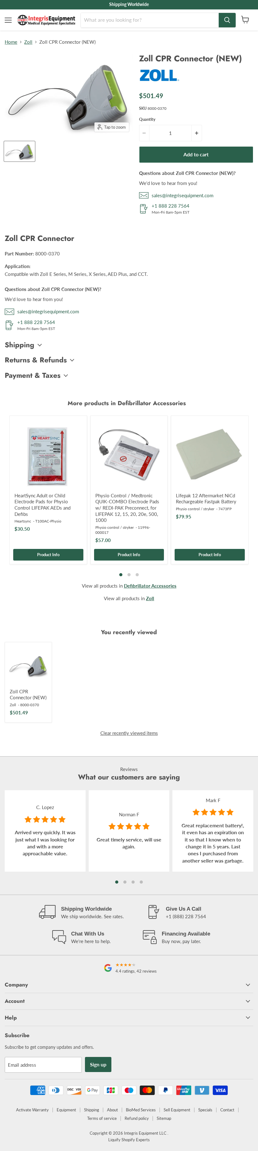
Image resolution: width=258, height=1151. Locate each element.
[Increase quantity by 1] (197, 133)
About (112, 1109)
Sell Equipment (177, 1109)
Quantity (147, 119)
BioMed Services (141, 1109)
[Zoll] (159, 83)
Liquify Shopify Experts (129, 1139)
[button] (116, 882)
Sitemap (164, 1118)
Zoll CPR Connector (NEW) (28, 695)
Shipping (91, 1109)
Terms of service (102, 1118)
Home (11, 42)
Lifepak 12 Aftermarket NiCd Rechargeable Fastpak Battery (206, 499)
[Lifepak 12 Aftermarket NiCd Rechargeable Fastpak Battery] (210, 454)
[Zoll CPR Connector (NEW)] (28, 665)
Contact (227, 1109)
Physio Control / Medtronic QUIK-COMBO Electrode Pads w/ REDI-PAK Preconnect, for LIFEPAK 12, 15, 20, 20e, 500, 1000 (127, 508)
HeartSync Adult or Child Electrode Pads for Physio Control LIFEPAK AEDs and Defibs (42, 505)
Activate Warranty (32, 1109)
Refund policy (137, 1118)
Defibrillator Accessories (150, 586)
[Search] (227, 20)
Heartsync (22, 521)
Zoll (28, 42)
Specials (205, 1109)
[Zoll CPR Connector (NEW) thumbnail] (19, 151)
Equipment (66, 1109)
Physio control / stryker (114, 527)
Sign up (98, 1064)
